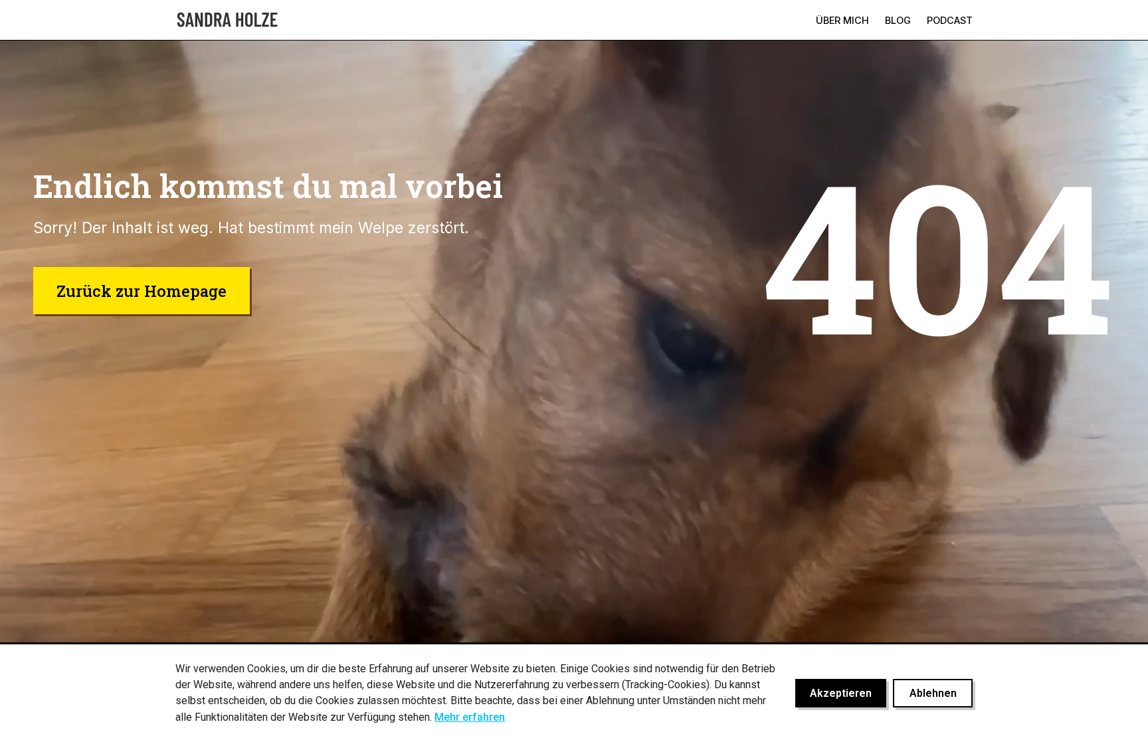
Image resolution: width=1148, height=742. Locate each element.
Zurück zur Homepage (141, 290)
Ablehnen (933, 693)
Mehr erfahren (469, 717)
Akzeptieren (841, 693)
